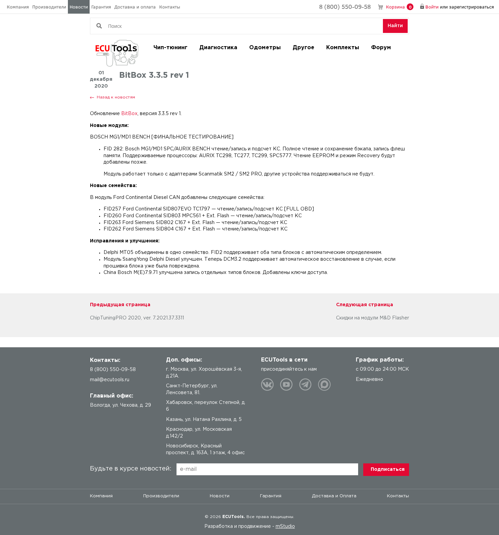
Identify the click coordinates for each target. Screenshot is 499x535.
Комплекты (342, 47)
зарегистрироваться (471, 6)
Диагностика (218, 47)
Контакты (169, 6)
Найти (395, 26)
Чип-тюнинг (170, 47)
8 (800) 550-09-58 (345, 6)
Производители (49, 6)
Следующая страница (364, 305)
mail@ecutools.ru (109, 380)
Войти (432, 6)
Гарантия (101, 6)
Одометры (265, 47)
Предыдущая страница (120, 305)
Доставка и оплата (135, 6)
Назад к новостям (116, 97)
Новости (79, 6)
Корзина (398, 6)
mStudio (285, 526)
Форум (381, 47)
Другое (303, 47)
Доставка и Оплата (334, 496)
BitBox (129, 114)
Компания (18, 6)
